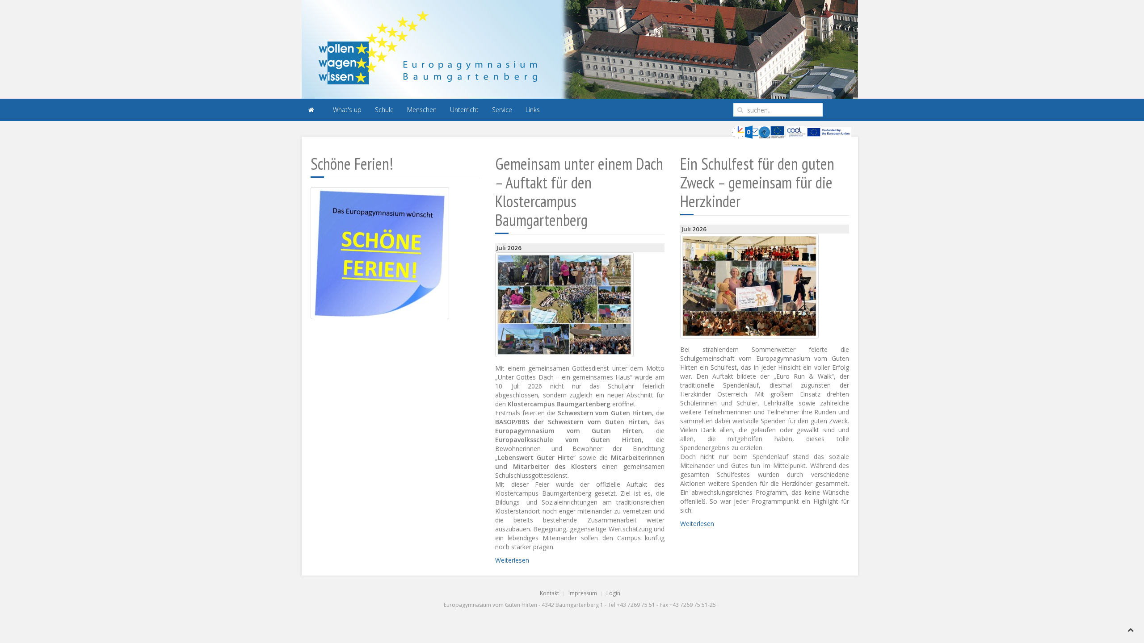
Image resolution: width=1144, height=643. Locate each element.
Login (613, 593)
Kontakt (549, 593)
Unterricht (464, 109)
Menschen (422, 109)
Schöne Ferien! (352, 163)
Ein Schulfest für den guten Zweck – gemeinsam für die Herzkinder (757, 182)
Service (502, 109)
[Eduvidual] (764, 131)
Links (533, 109)
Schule (384, 109)
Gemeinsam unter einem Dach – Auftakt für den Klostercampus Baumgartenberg (579, 191)
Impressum (582, 593)
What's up (347, 109)
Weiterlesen (512, 560)
